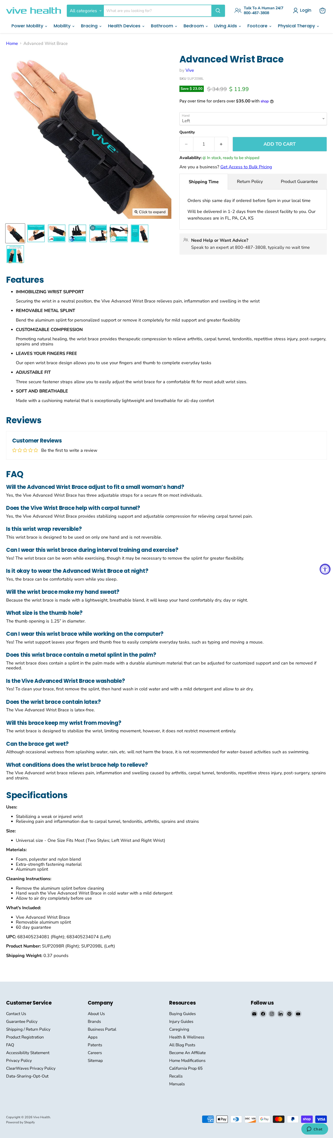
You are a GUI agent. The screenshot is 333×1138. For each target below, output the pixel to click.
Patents (95, 1045)
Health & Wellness (186, 1037)
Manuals (177, 1084)
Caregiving (179, 1029)
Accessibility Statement (27, 1053)
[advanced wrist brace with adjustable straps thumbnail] (98, 233)
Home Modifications (187, 1060)
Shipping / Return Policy (28, 1029)
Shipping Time (204, 182)
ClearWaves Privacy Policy (31, 1068)
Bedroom (194, 26)
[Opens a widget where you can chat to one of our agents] (314, 1129)
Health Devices (125, 26)
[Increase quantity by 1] (221, 144)
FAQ (10, 1045)
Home (12, 43)
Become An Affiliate (187, 1053)
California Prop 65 (186, 1068)
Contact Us (16, 1014)
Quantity (187, 132)
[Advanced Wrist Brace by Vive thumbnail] (15, 233)
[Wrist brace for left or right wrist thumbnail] (15, 254)
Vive (190, 70)
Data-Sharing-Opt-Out (27, 1076)
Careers (95, 1053)
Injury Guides (181, 1021)
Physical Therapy (297, 26)
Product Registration (25, 1037)
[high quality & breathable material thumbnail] (118, 233)
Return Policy (250, 181)
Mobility (63, 26)
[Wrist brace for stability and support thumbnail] (36, 233)
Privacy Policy (19, 1060)
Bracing (90, 26)
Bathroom (162, 26)
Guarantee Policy (22, 1021)
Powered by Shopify (20, 1122)
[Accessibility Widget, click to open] (325, 569)
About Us (96, 1014)
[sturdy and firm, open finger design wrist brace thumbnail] (139, 233)
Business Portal (102, 1029)
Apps (93, 1037)
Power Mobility (27, 26)
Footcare (258, 26)
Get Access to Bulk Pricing (246, 167)
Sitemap (95, 1060)
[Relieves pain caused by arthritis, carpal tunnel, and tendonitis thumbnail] (56, 233)
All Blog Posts (182, 1045)
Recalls (176, 1076)
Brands (94, 1021)
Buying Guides (182, 1014)
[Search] (218, 10)
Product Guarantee (299, 181)
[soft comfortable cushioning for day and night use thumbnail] (77, 233)
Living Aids (226, 26)
